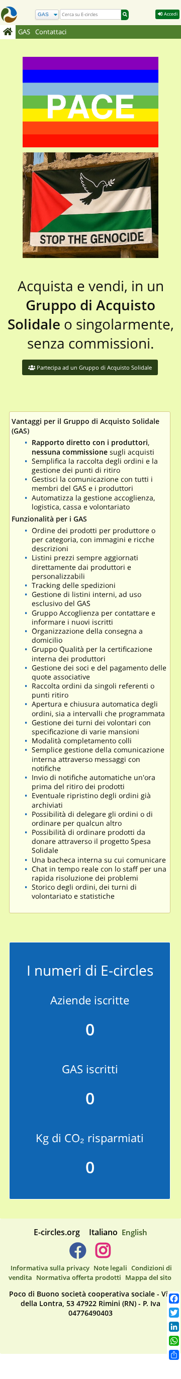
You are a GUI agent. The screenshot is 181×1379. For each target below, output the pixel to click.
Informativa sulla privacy (50, 1267)
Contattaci (50, 32)
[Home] (8, 32)
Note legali (110, 1267)
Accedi (170, 14)
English (134, 1232)
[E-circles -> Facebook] (77, 1254)
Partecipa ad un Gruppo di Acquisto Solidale (93, 367)
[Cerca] (125, 15)
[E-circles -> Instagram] (103, 1254)
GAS (24, 32)
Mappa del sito (148, 1277)
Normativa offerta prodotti (78, 1277)
